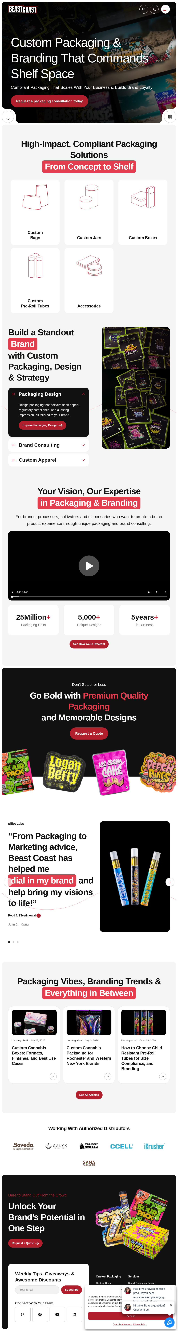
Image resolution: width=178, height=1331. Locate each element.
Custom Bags (103, 1283)
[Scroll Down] (8, 117)
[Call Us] (154, 9)
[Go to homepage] (23, 9)
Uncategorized (20, 1040)
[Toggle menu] (165, 9)
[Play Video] (89, 565)
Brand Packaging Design (141, 1283)
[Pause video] (170, 117)
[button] (143, 9)
